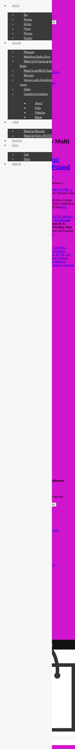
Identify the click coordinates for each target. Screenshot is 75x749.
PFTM (60, 254)
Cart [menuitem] (26, 154)
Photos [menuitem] (28, 33)
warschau (68, 265)
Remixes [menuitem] (29, 75)
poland (63, 258)
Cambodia (59, 247)
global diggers (56, 251)
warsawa (55, 265)
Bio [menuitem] (26, 15)
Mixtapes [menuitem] (29, 52)
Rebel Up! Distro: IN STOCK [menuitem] (39, 136)
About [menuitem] (38, 103)
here (64, 207)
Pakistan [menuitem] (40, 112)
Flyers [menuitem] (27, 29)
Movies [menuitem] (28, 19)
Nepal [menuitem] (38, 117)
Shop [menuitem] (27, 159)
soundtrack (58, 261)
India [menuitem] (38, 108)
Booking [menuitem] (17, 140)
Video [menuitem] (27, 89)
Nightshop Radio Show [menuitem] (37, 57)
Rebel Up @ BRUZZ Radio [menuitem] (38, 71)
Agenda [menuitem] (16, 164)
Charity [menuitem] (28, 38)
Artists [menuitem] (27, 24)
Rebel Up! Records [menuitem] (34, 131)
